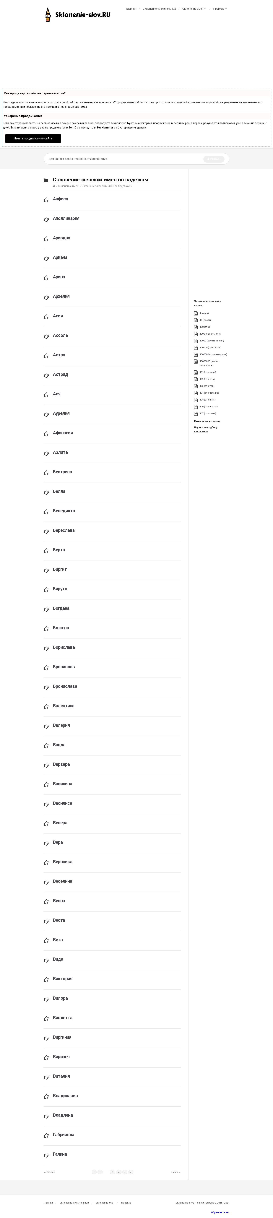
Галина (60, 1154)
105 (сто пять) (208, 399)
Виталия (61, 1076)
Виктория (62, 978)
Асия (58, 315)
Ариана (60, 257)
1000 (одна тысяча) (211, 333)
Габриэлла (63, 1134)
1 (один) (204, 313)
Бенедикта (64, 510)
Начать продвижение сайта (33, 138)
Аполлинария (66, 218)
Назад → (176, 1172)
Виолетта (62, 1017)
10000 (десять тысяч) (212, 340)
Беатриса (62, 471)
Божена (61, 627)
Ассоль (60, 335)
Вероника (62, 861)
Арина (59, 276)
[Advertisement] (136, 56)
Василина (62, 783)
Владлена (63, 1115)
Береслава (64, 530)
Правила (218, 8)
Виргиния (62, 1037)
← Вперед (49, 1172)
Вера (58, 842)
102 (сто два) (207, 379)
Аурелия (61, 413)
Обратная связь (220, 1212)
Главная (131, 8)
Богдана (61, 608)
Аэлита (60, 452)
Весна (59, 900)
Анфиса (60, 198)
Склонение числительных (159, 8)
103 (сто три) (207, 386)
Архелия (61, 296)
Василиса (62, 803)
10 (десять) (206, 320)
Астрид (60, 374)
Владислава (65, 1095)
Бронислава (65, 686)
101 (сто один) (208, 372)
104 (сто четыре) (209, 392)
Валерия (61, 725)
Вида (58, 959)
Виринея (61, 1056)
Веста (59, 920)
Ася (57, 393)
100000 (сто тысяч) (210, 347)
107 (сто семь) (208, 413)
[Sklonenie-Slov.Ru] (78, 14)
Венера (60, 822)
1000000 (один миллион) (213, 354)
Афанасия (63, 432)
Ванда (59, 744)
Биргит (60, 569)
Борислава (64, 647)
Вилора (60, 998)
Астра (59, 354)
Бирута (60, 588)
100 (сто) (205, 326)
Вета (58, 939)
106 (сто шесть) (209, 406)
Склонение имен (192, 8)
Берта (59, 549)
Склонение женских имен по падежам (106, 186)
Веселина (62, 881)
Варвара (61, 764)
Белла (59, 491)
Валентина (63, 705)
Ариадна (61, 237)
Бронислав (64, 666)
